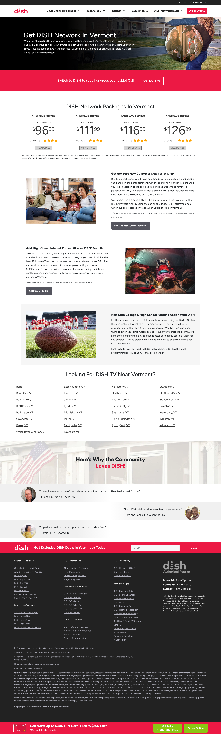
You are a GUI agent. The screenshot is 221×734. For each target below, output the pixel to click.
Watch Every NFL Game (125, 628)
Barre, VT (21, 386)
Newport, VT (71, 431)
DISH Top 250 (21, 587)
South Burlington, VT (124, 419)
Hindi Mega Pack (72, 572)
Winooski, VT (167, 425)
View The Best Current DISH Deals (131, 225)
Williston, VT (167, 419)
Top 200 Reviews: (125, 141)
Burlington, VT (24, 412)
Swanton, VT (167, 406)
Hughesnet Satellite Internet (77, 630)
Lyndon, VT (70, 406)
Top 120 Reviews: (35, 141)
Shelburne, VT (120, 412)
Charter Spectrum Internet (76, 638)
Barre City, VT (24, 393)
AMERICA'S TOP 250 (177, 115)
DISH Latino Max (22, 624)
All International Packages (76, 568)
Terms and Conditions (124, 636)
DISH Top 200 (21, 583)
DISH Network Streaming (126, 613)
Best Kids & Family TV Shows (127, 621)
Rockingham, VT (121, 399)
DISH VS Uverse (72, 612)
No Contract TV (21, 590)
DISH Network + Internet (76, 627)
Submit (194, 548)
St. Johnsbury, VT (170, 399)
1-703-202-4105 (150, 80)
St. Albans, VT (168, 386)
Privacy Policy (120, 640)
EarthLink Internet (72, 634)
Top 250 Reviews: (170, 141)
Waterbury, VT (168, 412)
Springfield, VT (121, 425)
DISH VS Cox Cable (73, 609)
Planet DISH (40, 706)
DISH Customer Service (125, 606)
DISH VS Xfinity (71, 601)
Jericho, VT (70, 399)
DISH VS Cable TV (72, 605)
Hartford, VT (71, 393)
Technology (94, 10)
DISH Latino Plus (22, 616)
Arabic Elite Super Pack (75, 575)
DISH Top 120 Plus (23, 579)
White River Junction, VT (31, 431)
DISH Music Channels (124, 598)
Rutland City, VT (121, 406)
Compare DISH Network (75, 594)
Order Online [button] (197, 10)
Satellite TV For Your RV (25, 598)
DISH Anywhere (121, 572)
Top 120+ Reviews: (80, 141)
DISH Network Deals (166, 10)
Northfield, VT (120, 393)
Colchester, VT (25, 419)
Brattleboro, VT (25, 406)
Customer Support (198, 2)
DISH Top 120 (20, 575)
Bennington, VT (25, 399)
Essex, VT (22, 425)
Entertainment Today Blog (126, 617)
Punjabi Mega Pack (72, 579)
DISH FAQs (119, 602)
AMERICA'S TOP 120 (43, 115)
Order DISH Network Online (27, 568)
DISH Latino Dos (22, 620)
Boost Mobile (140, 10)
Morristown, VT (121, 386)
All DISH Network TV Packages (28, 572)
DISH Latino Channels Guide (27, 627)
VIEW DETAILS (43, 148)
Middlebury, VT (73, 412)
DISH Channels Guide (124, 591)
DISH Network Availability (126, 610)
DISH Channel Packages (61, 10)
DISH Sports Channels (124, 595)
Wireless (182, 2)
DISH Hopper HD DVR (124, 568)
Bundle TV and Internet (25, 594)
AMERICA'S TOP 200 (133, 115)
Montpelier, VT (73, 425)
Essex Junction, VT (75, 386)
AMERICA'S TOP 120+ (88, 115)
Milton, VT (70, 419)
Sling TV (117, 625)
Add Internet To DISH (39, 291)
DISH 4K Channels (122, 575)
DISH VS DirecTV (72, 597)
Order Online (196, 728)
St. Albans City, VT (171, 393)
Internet (116, 10)
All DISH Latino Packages (26, 612)
